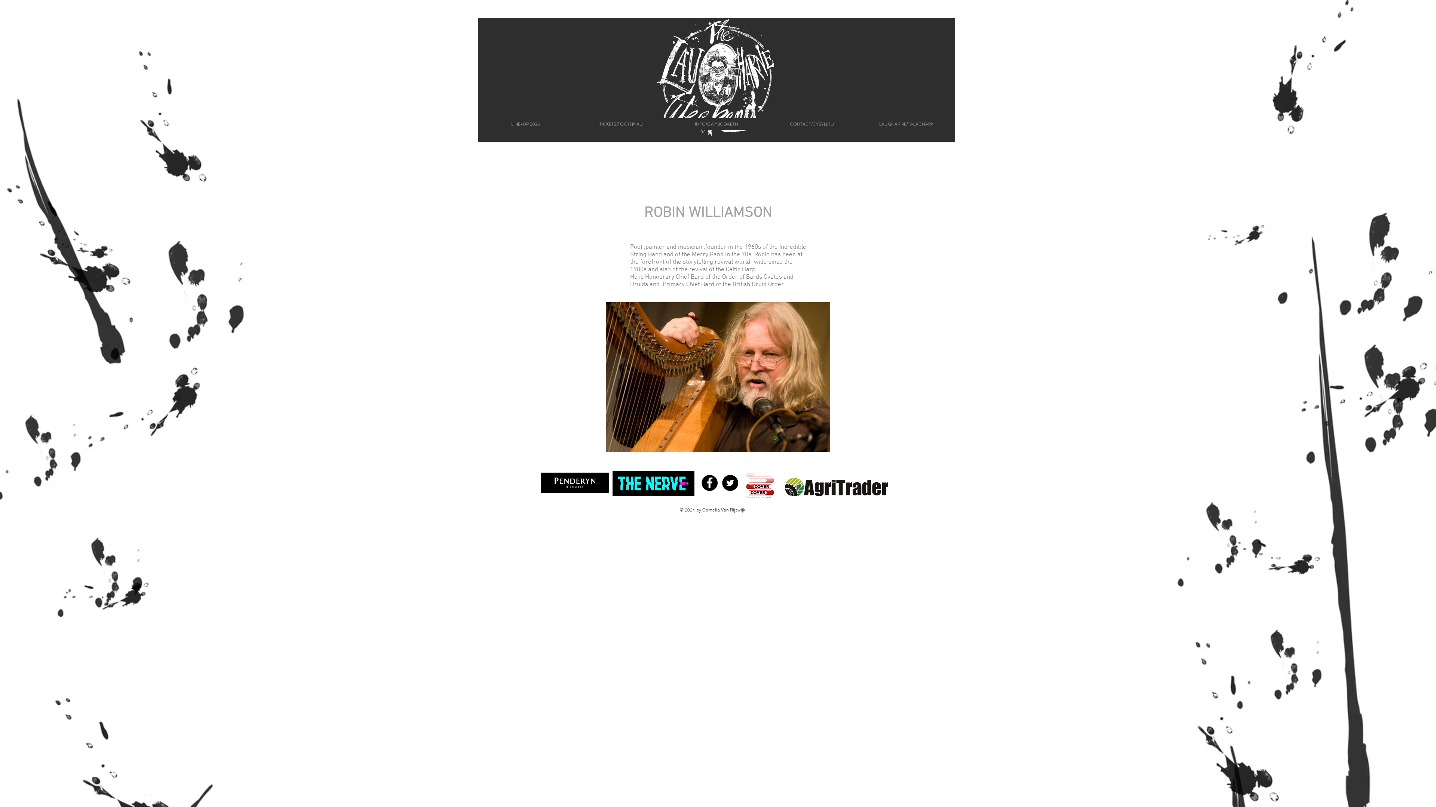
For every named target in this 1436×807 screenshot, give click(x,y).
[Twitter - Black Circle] (730, 483)
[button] (716, 124)
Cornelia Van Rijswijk (723, 510)
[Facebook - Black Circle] (710, 483)
